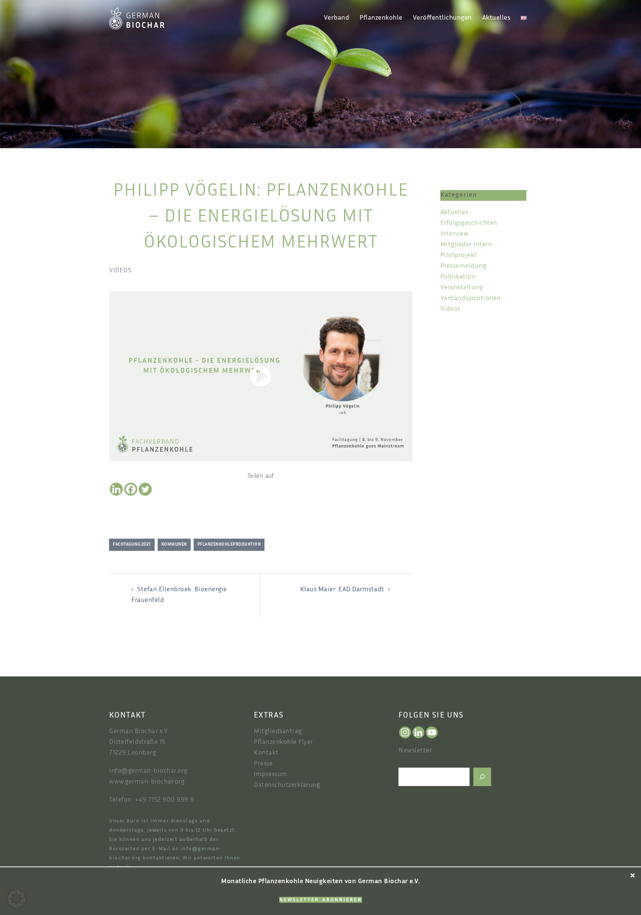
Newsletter (415, 751)
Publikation (458, 277)
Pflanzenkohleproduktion (229, 544)
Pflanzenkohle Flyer (283, 742)
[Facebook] (130, 489)
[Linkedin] (116, 489)
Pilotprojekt (458, 256)
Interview (454, 234)
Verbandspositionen (470, 299)
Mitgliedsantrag (278, 732)
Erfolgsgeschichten (468, 223)
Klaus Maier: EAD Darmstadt (342, 590)
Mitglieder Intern (466, 245)
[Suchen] (482, 777)
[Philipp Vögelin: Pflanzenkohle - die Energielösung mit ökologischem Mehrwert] (260, 376)
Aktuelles (496, 18)
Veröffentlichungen (442, 18)
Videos (120, 271)
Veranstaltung (461, 288)
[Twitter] (145, 489)
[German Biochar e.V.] (136, 18)
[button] (16, 898)
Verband (336, 18)
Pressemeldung (463, 266)
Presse (263, 764)
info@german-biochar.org (148, 771)
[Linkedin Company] (418, 732)
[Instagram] (405, 732)
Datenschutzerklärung (287, 785)
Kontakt (266, 753)
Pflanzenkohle (380, 18)
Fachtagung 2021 (132, 544)
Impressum (270, 775)
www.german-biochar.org (146, 782)
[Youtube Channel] (432, 732)
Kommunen (174, 544)
